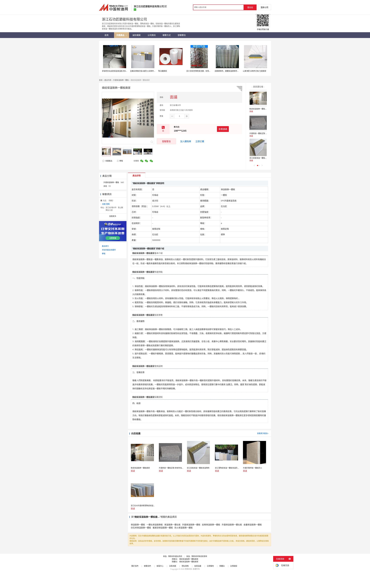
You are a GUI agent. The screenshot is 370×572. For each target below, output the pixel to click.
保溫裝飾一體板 (138, 524)
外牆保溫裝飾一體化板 (232, 524)
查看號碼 (223, 129)
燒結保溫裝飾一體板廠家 (188, 559)
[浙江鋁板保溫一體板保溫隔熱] (258, 147)
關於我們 (134, 566)
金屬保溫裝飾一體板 (253, 524)
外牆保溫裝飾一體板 (121, 80)
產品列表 (107, 80)
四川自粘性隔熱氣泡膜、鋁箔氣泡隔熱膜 (202, 71)
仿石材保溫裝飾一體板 (141, 527)
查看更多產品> (263, 433)
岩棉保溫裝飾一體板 (211, 524)
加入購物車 (185, 141)
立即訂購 (199, 141)
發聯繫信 (166, 141)
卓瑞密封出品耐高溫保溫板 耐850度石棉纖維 (119, 71)
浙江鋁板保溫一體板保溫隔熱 (260, 158)
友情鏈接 (233, 566)
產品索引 (105, 246)
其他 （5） (107, 186)
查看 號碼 (106, 204)
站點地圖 (172, 566)
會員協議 (197, 566)
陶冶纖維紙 (162, 71)
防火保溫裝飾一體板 (183, 527)
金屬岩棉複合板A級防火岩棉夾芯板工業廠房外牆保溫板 (151, 71)
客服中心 (160, 566)
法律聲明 (210, 566)
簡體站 (222, 566)
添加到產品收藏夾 (109, 250)
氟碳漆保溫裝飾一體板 (163, 527)
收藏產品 (108, 161)
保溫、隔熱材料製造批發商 (196, 556)
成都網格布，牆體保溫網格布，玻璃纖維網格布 (233, 71)
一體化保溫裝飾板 (155, 524)
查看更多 (112, 216)
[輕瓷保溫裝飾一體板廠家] (258, 98)
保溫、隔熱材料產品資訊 (172, 556)
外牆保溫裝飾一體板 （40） (114, 182)
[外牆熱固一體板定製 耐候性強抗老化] (258, 122)
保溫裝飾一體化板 (172, 524)
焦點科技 (188, 569)
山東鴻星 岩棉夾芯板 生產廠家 (254, 71)
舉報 (121, 161)
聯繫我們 (147, 566)
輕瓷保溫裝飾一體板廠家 (259, 109)
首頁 (100, 80)
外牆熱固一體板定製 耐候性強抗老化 (263, 133)
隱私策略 (185, 566)
